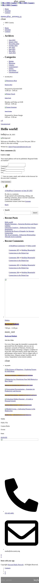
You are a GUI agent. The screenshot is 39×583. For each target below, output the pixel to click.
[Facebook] (5, 573)
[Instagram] (5, 572)
